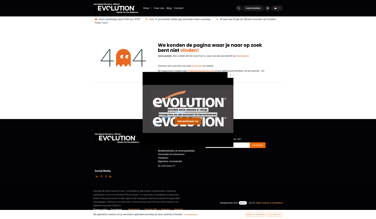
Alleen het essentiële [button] (255, 214)
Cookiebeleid (190, 214)
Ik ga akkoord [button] (274, 214)
